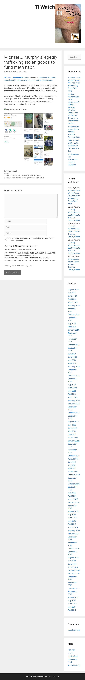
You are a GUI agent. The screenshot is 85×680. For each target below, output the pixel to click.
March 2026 (73, 302)
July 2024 (72, 354)
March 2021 (73, 472)
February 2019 (74, 530)
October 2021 (73, 456)
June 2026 (72, 296)
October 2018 (73, 548)
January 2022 (73, 441)
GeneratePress (53, 677)
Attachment (9, 246)
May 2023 (72, 391)
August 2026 (73, 290)
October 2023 (74, 375)
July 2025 (72, 324)
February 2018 (74, 570)
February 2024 (74, 367)
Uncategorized (11, 171)
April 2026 (72, 299)
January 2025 (73, 330)
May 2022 (72, 431)
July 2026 (72, 293)
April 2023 (72, 394)
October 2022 (73, 413)
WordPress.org (74, 665)
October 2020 (74, 484)
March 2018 (73, 567)
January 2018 (73, 573)
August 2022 (73, 422)
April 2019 (72, 524)
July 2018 (72, 561)
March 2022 (73, 438)
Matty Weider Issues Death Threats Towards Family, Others (74, 131)
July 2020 (72, 493)
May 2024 (72, 360)
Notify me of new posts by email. (19, 266)
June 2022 (72, 428)
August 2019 (73, 511)
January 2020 (73, 502)
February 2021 (74, 475)
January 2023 (73, 404)
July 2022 (72, 425)
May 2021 (72, 465)
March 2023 (73, 397)
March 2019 (73, 527)
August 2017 (73, 597)
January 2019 (73, 534)
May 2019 (72, 521)
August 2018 (73, 558)
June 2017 (72, 604)
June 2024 (72, 357)
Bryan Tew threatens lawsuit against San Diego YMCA (25, 178)
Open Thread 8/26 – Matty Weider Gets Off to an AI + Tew (73, 145)
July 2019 (72, 515)
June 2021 (72, 462)
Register (71, 650)
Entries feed (73, 656)
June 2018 (72, 564)
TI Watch (45, 7)
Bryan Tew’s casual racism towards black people (23, 175)
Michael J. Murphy (16, 77)
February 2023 (74, 400)
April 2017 (72, 610)
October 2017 (73, 588)
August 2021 (73, 459)
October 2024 (74, 345)
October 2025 (73, 314)
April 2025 (72, 327)
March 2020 (73, 499)
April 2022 (72, 434)
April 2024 (72, 363)
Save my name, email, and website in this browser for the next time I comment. (30, 239)
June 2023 (72, 388)
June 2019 (72, 518)
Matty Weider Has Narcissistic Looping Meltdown (73, 159)
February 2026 (74, 305)
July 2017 (72, 601)
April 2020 (72, 496)
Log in (70, 653)
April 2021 (72, 468)
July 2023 (72, 385)
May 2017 (72, 607)
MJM (8, 173)
